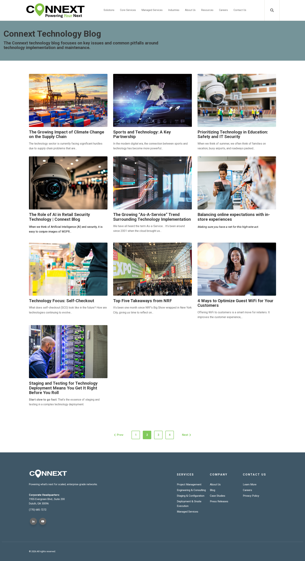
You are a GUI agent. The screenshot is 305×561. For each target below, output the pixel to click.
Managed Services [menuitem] (152, 10)
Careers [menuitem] (223, 10)
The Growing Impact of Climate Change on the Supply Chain (66, 134)
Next (185, 435)
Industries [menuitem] (173, 10)
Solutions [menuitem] (109, 10)
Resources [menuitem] (207, 10)
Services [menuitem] (185, 474)
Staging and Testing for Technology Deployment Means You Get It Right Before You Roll (63, 388)
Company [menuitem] (219, 474)
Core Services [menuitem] (128, 10)
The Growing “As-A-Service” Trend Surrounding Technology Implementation (152, 217)
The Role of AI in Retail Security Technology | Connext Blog (59, 217)
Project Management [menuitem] (189, 484)
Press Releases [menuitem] (219, 501)
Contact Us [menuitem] (240, 10)
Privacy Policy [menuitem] (251, 495)
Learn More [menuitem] (249, 484)
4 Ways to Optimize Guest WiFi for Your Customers (235, 303)
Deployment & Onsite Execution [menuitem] (189, 504)
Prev (120, 435)
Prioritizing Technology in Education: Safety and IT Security (233, 134)
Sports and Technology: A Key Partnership (142, 134)
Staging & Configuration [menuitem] (190, 495)
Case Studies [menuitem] (217, 495)
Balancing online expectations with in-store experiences (234, 217)
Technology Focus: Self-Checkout (61, 300)
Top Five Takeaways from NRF (142, 300)
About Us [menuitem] (190, 10)
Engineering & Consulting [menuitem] (191, 490)
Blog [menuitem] (212, 490)
